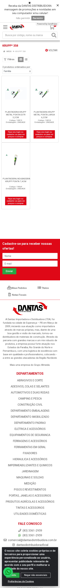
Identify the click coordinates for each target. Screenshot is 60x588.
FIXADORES (30, 453)
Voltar (52, 50)
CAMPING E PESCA (30, 398)
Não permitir (23, 18)
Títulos (45, 288)
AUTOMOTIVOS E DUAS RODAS (30, 392)
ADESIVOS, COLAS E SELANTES (30, 386)
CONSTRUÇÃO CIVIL (30, 404)
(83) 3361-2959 (32, 535)
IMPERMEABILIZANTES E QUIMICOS (30, 465)
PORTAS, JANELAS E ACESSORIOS (30, 495)
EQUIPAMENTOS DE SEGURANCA (30, 435)
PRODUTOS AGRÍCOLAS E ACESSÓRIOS (30, 501)
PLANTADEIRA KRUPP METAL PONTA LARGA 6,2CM (44, 115)
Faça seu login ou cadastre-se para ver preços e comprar (16, 134)
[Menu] (5, 27)
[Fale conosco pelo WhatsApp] (8, 572)
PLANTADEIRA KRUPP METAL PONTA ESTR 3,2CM (15, 115)
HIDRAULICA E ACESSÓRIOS (30, 459)
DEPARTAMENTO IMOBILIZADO (30, 416)
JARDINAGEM (30, 471)
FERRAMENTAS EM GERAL (30, 447)
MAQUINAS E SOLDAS (30, 477)
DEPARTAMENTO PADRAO (30, 422)
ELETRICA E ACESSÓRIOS (30, 429)
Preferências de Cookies (21, 581)
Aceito (12, 575)
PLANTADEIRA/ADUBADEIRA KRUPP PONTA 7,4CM (16, 180)
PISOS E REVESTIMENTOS (30, 489)
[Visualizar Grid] (21, 59)
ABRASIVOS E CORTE (30, 380)
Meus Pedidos (19, 288)
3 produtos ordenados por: (16, 67)
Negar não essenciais (35, 575)
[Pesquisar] (54, 35)
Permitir (38, 18)
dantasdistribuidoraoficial (32, 545)
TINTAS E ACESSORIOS (30, 507)
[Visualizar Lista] (26, 59)
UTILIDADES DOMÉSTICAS (30, 513)
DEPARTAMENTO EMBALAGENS (30, 410)
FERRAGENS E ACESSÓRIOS (30, 441)
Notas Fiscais (19, 295)
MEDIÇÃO (30, 483)
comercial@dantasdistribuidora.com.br (32, 540)
